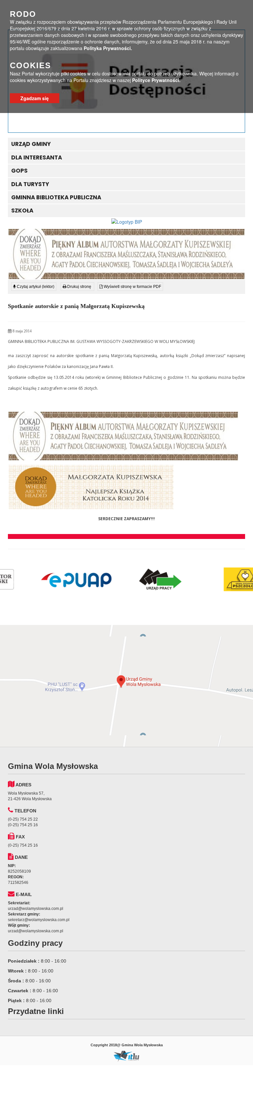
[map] (126, 686)
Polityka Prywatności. (108, 48)
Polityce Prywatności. (156, 80)
